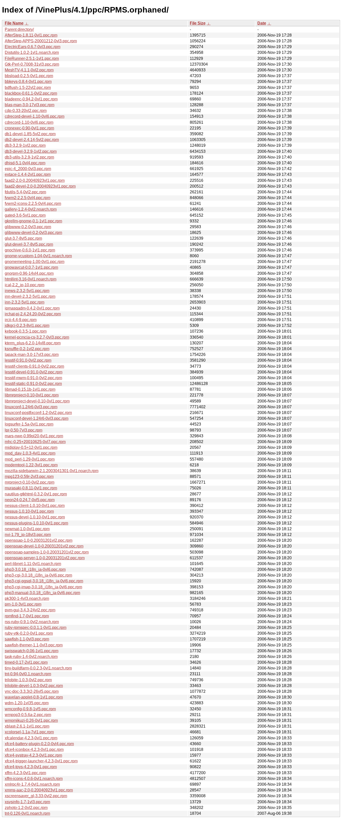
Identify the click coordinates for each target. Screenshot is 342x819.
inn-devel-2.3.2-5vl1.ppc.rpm (30, 296)
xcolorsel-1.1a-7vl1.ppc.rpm (29, 732)
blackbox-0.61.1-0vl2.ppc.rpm (31, 93)
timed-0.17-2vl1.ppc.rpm (26, 662)
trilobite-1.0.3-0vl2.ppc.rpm (28, 680)
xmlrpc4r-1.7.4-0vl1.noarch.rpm (32, 784)
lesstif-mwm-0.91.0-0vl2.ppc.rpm (33, 378)
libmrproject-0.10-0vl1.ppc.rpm (32, 395)
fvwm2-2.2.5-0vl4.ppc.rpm (27, 198)
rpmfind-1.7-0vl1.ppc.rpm (27, 616)
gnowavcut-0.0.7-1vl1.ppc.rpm (31, 267)
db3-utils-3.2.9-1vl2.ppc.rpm (29, 157)
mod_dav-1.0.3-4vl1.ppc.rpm (30, 453)
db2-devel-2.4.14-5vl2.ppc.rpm (32, 140)
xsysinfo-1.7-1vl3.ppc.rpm (27, 802)
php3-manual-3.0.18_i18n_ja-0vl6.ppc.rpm (42, 593)
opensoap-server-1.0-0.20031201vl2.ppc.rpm (45, 558)
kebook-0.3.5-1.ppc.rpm (26, 331)
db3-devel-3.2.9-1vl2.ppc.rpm (31, 151)
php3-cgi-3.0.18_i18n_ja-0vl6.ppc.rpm (38, 575)
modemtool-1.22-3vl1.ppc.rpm (31, 465)
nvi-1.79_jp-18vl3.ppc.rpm (28, 534)
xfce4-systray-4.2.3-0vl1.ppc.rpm (33, 755)
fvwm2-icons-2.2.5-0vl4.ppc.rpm (33, 203)
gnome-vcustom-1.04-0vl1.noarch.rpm (38, 256)
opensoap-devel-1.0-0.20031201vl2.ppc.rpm (44, 546)
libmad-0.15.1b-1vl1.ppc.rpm (30, 389)
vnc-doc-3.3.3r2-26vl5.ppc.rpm (32, 691)
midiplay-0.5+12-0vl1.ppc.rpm (31, 447)
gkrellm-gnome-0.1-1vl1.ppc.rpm (33, 221)
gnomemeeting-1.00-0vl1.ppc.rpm (34, 261)
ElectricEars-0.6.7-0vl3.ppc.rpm (32, 47)
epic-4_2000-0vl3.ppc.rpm (28, 169)
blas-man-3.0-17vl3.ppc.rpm (29, 105)
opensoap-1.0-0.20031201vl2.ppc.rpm (38, 540)
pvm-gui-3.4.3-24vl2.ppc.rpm (30, 610)
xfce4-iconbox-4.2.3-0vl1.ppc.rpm (34, 749)
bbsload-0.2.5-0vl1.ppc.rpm (29, 76)
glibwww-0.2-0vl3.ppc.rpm (28, 227)
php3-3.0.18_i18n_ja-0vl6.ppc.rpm (35, 569)
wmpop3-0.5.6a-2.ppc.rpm (28, 715)
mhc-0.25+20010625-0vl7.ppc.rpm (35, 442)
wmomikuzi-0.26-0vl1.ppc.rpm (31, 720)
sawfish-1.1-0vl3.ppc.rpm (27, 639)
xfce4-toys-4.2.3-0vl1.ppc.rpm (31, 767)
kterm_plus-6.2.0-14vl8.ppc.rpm (33, 343)
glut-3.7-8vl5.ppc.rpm (23, 238)
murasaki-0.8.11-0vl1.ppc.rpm (31, 488)
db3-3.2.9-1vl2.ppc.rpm (25, 145)
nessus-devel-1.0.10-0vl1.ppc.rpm (35, 517)
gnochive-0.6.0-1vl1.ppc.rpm (30, 250)
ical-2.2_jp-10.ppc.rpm (24, 285)
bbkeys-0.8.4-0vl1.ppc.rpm (28, 81)
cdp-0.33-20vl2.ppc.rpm (26, 110)
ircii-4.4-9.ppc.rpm (21, 320)
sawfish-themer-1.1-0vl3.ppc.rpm (34, 645)
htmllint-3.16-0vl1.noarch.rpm (30, 279)
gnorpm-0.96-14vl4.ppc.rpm (29, 273)
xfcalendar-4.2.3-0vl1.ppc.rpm (31, 738)
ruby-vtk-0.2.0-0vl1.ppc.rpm (29, 633)
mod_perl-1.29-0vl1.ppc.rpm (30, 459)
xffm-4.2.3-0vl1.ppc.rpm (25, 773)
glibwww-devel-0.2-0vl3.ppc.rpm (33, 232)
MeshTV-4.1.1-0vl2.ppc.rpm (29, 70)
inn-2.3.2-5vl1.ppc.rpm (24, 302)
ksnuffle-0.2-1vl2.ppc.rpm (27, 349)
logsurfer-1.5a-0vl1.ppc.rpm (29, 424)
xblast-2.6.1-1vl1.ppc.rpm (27, 726)
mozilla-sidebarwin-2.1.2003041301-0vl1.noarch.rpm (51, 471)
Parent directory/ (19, 29)
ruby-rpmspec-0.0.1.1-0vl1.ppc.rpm (35, 627)
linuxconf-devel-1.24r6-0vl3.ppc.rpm (36, 418)
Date (261, 23)
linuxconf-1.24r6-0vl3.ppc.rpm (31, 407)
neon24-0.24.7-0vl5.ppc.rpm (30, 500)
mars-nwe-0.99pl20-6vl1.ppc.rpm (34, 436)
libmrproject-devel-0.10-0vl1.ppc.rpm (37, 401)
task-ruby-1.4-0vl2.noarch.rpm (31, 656)
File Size (198, 23)
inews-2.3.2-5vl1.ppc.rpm (27, 291)
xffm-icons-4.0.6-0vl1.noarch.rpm (34, 778)
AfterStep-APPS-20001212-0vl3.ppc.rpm (41, 41)
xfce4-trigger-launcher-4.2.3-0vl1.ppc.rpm (41, 761)
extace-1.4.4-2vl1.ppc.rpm (28, 174)
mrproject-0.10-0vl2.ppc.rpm (29, 482)
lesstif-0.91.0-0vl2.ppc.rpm (28, 360)
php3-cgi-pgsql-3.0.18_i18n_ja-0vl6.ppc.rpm (44, 581)
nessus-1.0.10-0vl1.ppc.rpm (29, 511)
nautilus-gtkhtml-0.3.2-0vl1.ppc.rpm (36, 494)
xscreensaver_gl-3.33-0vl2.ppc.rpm (36, 796)
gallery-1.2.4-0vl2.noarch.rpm (31, 209)
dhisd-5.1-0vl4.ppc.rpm (25, 163)
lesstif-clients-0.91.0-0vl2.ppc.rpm (34, 366)
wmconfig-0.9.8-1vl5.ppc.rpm (30, 709)
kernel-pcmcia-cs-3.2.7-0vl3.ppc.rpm (37, 337)
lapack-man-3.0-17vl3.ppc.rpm (32, 354)
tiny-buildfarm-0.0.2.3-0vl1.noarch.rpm (38, 668)
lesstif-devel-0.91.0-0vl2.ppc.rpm (33, 372)
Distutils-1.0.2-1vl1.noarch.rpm (32, 52)
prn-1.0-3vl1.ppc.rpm (23, 604)
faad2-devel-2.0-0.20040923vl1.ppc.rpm (40, 186)
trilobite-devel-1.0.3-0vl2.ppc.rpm (34, 686)
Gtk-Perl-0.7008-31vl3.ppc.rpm (32, 64)
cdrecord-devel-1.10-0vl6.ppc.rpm (34, 116)
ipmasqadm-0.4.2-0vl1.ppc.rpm (32, 308)
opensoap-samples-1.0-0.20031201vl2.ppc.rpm (47, 552)
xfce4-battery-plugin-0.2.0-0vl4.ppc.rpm (39, 744)
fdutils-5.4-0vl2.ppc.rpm (25, 192)
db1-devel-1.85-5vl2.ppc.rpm (30, 134)
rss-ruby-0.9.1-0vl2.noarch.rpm (32, 622)
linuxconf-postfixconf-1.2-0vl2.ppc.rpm (38, 413)
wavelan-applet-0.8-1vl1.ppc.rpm (34, 697)
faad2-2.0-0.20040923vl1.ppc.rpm (35, 180)
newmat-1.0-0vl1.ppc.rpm (27, 529)
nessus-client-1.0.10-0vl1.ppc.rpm (35, 505)
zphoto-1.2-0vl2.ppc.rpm (26, 807)
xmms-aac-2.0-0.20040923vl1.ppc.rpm (39, 790)
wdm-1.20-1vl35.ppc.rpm (27, 703)
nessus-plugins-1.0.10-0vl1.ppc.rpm (36, 523)
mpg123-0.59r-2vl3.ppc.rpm (29, 476)
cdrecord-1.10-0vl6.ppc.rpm (29, 122)
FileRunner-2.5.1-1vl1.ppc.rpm (32, 58)
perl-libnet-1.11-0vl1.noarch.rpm (33, 564)
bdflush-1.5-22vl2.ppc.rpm (28, 87)
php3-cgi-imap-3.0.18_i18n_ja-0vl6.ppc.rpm (43, 587)
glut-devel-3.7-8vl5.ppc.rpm (29, 244)
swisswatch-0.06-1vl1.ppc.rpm (31, 651)
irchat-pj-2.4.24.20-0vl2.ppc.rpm (33, 314)
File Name (14, 23)
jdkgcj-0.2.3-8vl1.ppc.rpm (27, 325)
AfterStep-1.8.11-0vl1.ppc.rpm (31, 35)
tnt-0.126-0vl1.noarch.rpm (27, 813)
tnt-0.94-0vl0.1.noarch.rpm (28, 674)
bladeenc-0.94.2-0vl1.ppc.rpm (31, 99)
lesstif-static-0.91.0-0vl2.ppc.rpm (33, 383)
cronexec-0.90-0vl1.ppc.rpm (29, 128)
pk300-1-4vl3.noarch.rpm (27, 598)
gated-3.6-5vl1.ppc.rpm (25, 215)
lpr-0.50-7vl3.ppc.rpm (23, 430)
